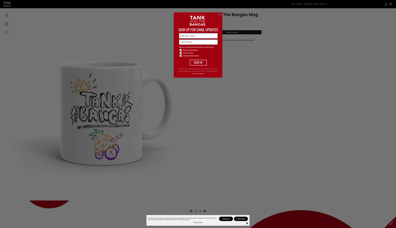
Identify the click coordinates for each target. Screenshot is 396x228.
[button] (220, 15)
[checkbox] (199, 50)
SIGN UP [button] (198, 62)
